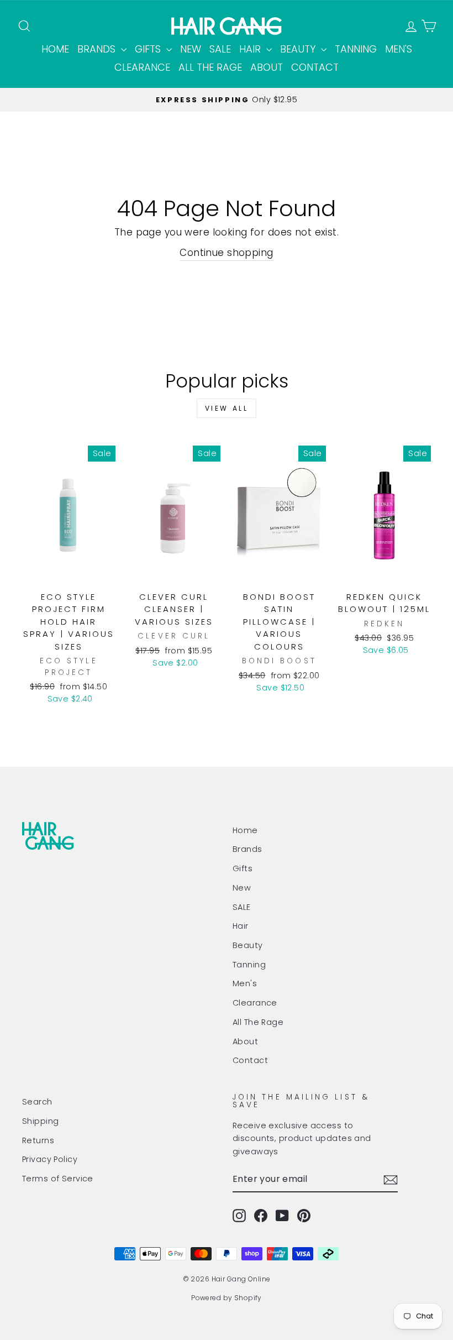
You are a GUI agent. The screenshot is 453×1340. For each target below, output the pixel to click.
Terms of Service (57, 1178)
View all (227, 408)
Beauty (299, 49)
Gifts (149, 49)
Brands (97, 49)
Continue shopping (226, 252)
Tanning (356, 49)
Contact (315, 67)
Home (55, 49)
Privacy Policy (49, 1159)
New (190, 49)
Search (37, 1101)
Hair (251, 49)
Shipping (40, 1121)
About (266, 67)
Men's (398, 49)
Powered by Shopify (226, 1297)
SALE (220, 49)
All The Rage (210, 67)
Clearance (142, 67)
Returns (38, 1140)
